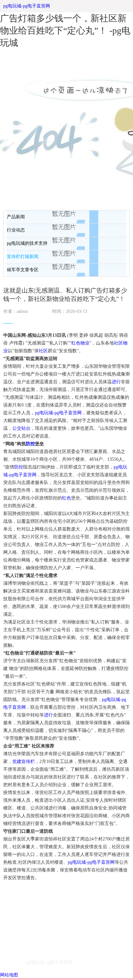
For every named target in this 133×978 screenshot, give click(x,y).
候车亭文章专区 (22, 269)
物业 (84, 343)
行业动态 (16, 230)
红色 (75, 343)
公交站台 (21, 428)
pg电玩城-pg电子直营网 (26, 6)
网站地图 (9, 975)
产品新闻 (16, 216)
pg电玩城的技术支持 (27, 243)
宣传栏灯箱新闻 (22, 256)
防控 (30, 443)
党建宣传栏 (23, 761)
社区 (118, 343)
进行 (116, 381)
